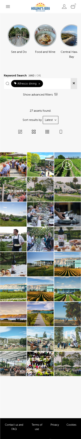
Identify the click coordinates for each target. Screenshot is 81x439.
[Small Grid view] (47, 132)
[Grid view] (34, 132)
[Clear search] (74, 83)
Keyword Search (22, 75)
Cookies (71, 425)
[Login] (64, 6)
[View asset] (13, 164)
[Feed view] (61, 132)
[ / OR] (34, 75)
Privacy (54, 425)
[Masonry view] (20, 132)
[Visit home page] (40, 6)
